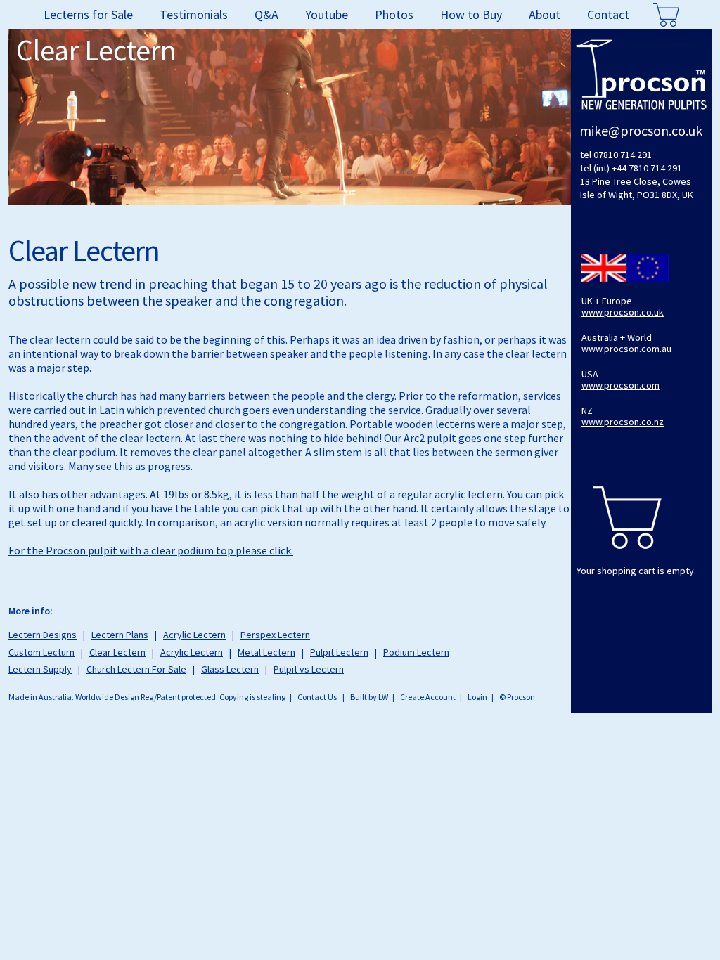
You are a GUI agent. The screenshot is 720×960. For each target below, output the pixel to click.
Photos (394, 14)
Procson (521, 697)
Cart (666, 14)
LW (383, 697)
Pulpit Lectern (339, 652)
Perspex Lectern (275, 634)
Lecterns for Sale (88, 14)
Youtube (326, 14)
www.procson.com (620, 385)
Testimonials (194, 14)
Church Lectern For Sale (136, 669)
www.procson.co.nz (622, 421)
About (544, 14)
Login (477, 697)
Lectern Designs (42, 634)
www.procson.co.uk (622, 312)
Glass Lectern (230, 669)
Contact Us (317, 697)
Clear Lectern (117, 652)
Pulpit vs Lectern (309, 669)
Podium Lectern (416, 652)
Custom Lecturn (41, 652)
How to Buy (471, 14)
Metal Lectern (266, 652)
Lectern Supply (40, 669)
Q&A (266, 14)
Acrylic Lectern (194, 634)
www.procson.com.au (626, 348)
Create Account (428, 697)
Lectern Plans (119, 634)
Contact (608, 14)
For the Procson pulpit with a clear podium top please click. (150, 550)
